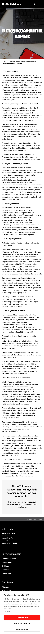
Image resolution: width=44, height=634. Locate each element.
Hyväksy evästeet (22, 617)
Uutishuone (6, 570)
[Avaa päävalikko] (40, 4)
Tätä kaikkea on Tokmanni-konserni (22, 62)
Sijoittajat (5, 566)
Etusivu (4, 62)
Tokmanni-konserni (9, 559)
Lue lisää (7, 611)
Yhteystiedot (6, 573)
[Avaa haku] (34, 4)
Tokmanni (5, 587)
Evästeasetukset (22, 629)
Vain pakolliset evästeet (22, 623)
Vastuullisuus (7, 562)
